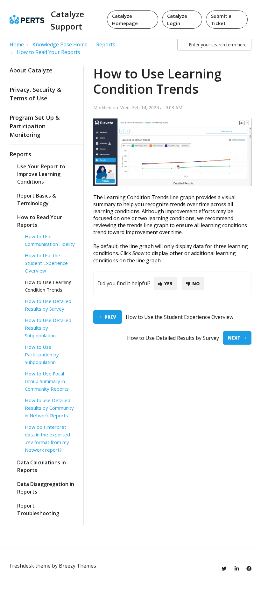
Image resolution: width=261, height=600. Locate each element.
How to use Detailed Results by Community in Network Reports (49, 408)
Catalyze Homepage (125, 19)
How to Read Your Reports (48, 52)
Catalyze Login (177, 19)
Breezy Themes (77, 565)
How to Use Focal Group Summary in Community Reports (47, 381)
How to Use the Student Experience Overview (46, 263)
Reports (105, 44)
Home (17, 44)
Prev (110, 317)
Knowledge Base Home (60, 44)
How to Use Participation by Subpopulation (42, 354)
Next (234, 338)
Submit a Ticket (221, 19)
